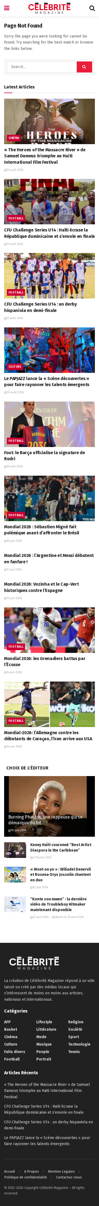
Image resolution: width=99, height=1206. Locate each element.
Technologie (79, 1044)
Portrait (43, 1059)
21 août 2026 (15, 244)
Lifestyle (44, 1022)
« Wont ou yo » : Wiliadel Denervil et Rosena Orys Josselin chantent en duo (60, 874)
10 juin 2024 (18, 830)
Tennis (74, 1051)
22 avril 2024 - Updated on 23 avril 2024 (58, 917)
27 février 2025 (42, 857)
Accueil (9, 1171)
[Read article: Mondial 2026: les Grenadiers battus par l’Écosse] (49, 630)
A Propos (31, 1171)
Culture (15, 366)
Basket (10, 1029)
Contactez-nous (69, 1177)
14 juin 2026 (14, 672)
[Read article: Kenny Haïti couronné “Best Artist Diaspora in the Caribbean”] (15, 850)
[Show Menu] (6, 8)
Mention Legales (61, 1171)
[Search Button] (92, 8)
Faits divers (14, 1051)
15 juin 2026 (14, 598)
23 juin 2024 (40, 887)
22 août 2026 (15, 170)
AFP (7, 1022)
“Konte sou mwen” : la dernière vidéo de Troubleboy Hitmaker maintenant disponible (58, 904)
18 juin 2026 (14, 541)
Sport (73, 1037)
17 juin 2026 (14, 569)
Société (75, 1029)
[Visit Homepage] (49, 8)
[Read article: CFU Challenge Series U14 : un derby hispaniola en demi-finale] (49, 275)
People (42, 1051)
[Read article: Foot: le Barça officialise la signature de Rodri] (49, 424)
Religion (75, 1022)
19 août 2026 (15, 466)
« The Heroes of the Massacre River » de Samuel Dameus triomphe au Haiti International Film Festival (45, 156)
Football (16, 218)
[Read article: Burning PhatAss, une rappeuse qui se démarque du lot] (49, 808)
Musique (44, 1044)
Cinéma (14, 138)
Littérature (46, 1029)
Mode (41, 1037)
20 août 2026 (15, 392)
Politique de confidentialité (25, 1177)
